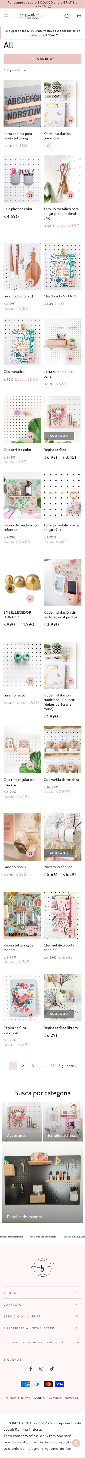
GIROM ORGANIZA (31, 1398)
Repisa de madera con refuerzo (21, 527)
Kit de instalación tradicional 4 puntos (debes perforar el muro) (60, 702)
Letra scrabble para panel (59, 374)
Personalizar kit (70, 599)
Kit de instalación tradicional (57, 136)
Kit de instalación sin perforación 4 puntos (60, 614)
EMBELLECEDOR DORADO (17, 614)
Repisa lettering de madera (19, 947)
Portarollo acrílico (58, 867)
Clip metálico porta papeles (59, 947)
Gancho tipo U (15, 867)
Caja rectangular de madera (19, 782)
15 (52, 1065)
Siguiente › (67, 1065)
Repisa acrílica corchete (15, 1030)
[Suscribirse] (78, 1342)
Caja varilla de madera (61, 780)
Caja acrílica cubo (17, 450)
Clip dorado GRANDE (60, 296)
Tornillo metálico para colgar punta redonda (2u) (61, 213)
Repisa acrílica (55, 450)
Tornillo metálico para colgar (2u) (61, 527)
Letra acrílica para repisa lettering (18, 136)
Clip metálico (14, 372)
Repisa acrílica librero (61, 1028)
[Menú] (6, 16)
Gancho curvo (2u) (18, 296)
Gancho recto (14, 695)
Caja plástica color (18, 209)
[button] (66, 16)
